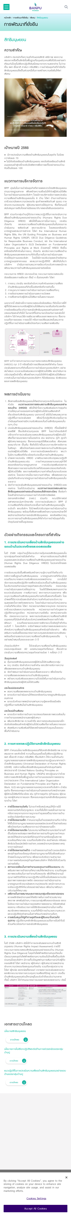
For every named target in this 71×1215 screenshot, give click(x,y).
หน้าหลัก (7, 17)
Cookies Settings (36, 1198)
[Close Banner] (66, 1177)
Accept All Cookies (35, 1208)
